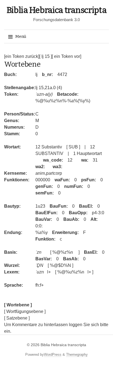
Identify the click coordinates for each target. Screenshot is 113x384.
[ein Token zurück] (21, 56)
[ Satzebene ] (17, 318)
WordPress (52, 354)
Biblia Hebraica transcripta (57, 10)
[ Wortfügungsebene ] (25, 311)
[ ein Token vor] (66, 56)
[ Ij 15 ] (45, 56)
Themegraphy (77, 354)
